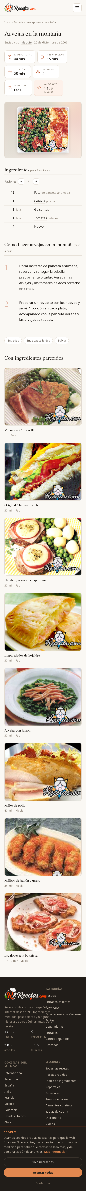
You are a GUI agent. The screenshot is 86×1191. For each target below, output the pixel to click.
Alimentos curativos (59, 1105)
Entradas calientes (38, 340)
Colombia (11, 1110)
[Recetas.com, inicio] (20, 8)
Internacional (13, 1073)
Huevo (39, 226)
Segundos (52, 1008)
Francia (9, 1097)
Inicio (7, 22)
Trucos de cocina (57, 1099)
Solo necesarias (43, 1162)
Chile (7, 1122)
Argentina (11, 1079)
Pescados (52, 1045)
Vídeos (50, 1124)
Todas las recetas (57, 1068)
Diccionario (53, 1118)
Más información (55, 1151)
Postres (51, 995)
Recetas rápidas (56, 1074)
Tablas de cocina (57, 1111)
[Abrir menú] (77, 7)
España (9, 1085)
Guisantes (41, 209)
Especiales (53, 1093)
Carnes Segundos (57, 1039)
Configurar (43, 1183)
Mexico (9, 1104)
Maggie (26, 42)
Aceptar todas (43, 1172)
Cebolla (39, 201)
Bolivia (62, 340)
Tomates (40, 218)
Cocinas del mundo (15, 1064)
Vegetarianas (54, 1026)
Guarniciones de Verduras (63, 1014)
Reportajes (53, 1087)
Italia (7, 1091)
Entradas (19, 22)
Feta (37, 192)
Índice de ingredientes (61, 1081)
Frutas (50, 1020)
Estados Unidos (15, 1116)
